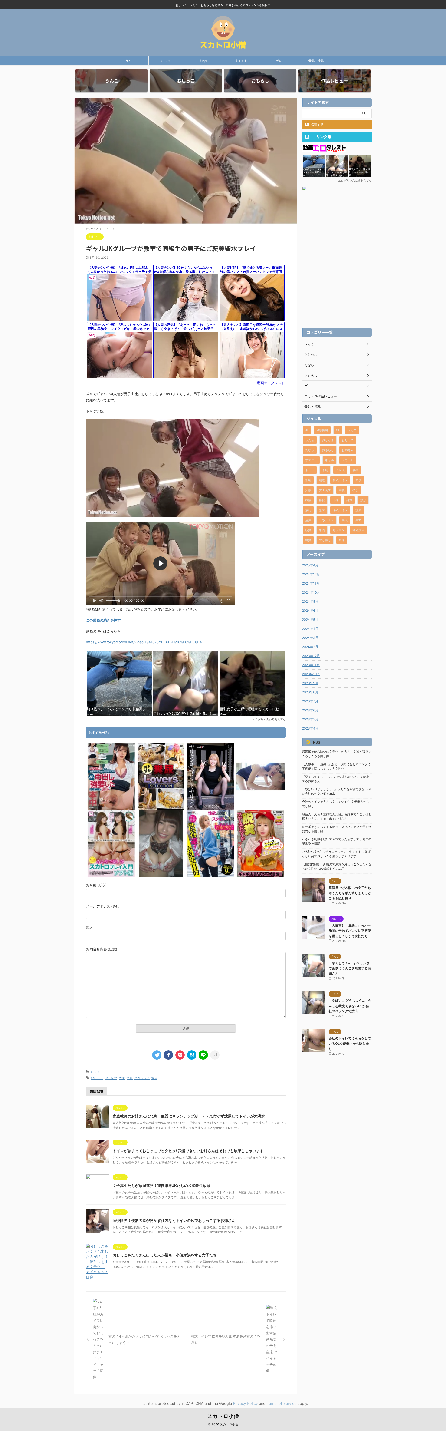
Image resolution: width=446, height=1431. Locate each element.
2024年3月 (310, 638)
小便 (355, 490)
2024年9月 (310, 601)
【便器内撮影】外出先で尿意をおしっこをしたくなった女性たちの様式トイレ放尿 (336, 866)
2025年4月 (310, 565)
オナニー (311, 460)
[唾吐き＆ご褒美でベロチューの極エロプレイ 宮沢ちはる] (260, 808)
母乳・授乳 (316, 61)
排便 (322, 500)
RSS (316, 742)
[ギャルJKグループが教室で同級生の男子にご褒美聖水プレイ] (191, 1055)
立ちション (326, 520)
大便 (358, 480)
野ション (339, 530)
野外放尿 (358, 530)
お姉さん (348, 450)
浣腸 (358, 510)
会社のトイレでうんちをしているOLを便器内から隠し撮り (335, 804)
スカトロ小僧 (223, 1416)
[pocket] (180, 1055)
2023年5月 (310, 719)
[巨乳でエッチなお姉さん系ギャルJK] (161, 875)
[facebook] (168, 1055)
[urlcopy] (215, 1055)
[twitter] (156, 1055)
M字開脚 (322, 430)
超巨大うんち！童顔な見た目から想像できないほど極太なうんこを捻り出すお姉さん (336, 816)
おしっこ (167, 61)
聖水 (130, 1078)
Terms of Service (281, 1403)
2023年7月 (310, 701)
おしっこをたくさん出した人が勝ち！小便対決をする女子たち (165, 1255)
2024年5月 (310, 619)
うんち (309, 440)
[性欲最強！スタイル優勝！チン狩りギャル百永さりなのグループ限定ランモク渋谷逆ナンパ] (210, 875)
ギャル (329, 460)
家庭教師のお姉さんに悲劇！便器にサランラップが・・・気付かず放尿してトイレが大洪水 (189, 1116)
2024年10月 (311, 592)
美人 (345, 520)
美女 (358, 520)
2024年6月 (310, 610)
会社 (355, 470)
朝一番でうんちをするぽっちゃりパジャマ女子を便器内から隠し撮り (336, 829)
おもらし (242, 61)
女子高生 (325, 490)
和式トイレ (340, 480)
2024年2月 (310, 647)
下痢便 (340, 470)
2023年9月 (310, 683)
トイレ (309, 470)
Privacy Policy (245, 1403)
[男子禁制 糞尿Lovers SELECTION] (161, 808)
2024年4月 (310, 629)
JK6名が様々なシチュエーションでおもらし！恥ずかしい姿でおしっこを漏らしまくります (336, 854)
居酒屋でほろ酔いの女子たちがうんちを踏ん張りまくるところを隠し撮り (336, 754)
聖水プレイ (142, 1078)
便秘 (308, 480)
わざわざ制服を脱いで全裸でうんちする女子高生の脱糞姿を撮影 (336, 841)
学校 (342, 490)
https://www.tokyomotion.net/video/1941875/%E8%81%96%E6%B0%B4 (144, 642)
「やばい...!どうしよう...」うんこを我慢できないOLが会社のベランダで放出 (336, 791)
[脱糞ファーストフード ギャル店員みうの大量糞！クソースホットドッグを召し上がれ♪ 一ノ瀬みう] (260, 875)
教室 (322, 510)
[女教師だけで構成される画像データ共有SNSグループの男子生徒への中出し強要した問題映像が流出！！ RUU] (111, 808)
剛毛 (322, 480)
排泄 (349, 500)
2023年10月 (311, 674)
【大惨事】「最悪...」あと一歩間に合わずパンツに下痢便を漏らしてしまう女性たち (336, 766)
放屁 (308, 510)
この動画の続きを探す (103, 620)
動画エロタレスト (271, 383)
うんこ (129, 61)
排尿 (336, 500)
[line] (203, 1055)
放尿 (122, 1078)
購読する (317, 124)
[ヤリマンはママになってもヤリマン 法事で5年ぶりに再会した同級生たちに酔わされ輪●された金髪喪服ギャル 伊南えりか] (210, 808)
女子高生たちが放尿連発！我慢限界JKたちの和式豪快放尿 (161, 1185)
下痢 (325, 470)
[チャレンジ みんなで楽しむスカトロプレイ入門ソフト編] (111, 875)
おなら (204, 61)
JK (307, 430)
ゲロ (279, 61)
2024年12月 (311, 574)
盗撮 (308, 520)
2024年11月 (311, 583)
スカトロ (348, 460)
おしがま (328, 440)
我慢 (308, 500)
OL (338, 430)
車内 (322, 530)
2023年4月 (310, 728)
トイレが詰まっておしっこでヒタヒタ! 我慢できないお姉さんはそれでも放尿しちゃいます (188, 1150)
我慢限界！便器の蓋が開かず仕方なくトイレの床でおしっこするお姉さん (174, 1220)
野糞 (308, 540)
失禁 (308, 490)
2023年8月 (310, 692)
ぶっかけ (111, 1078)
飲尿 (154, 1078)
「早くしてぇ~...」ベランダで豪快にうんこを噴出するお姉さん (335, 779)
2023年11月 (311, 665)
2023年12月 (311, 656)
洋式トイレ (340, 510)
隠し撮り (325, 540)
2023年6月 (310, 710)
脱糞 (308, 530)
